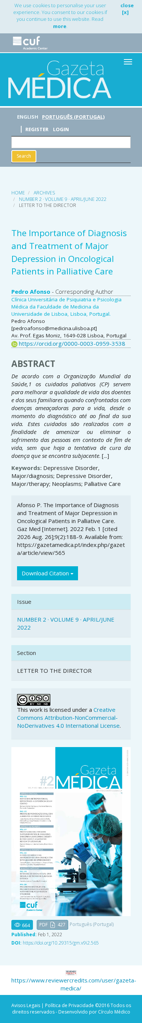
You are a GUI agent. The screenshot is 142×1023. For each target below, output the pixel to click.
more (59, 26)
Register (36, 129)
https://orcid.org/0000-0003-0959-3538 (72, 343)
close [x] (127, 9)
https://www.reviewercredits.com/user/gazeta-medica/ (73, 984)
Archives (44, 193)
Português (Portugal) (73, 116)
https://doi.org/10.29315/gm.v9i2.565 (61, 943)
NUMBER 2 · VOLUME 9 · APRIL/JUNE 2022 (62, 199)
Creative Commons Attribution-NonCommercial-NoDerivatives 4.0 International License (68, 717)
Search (24, 156)
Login (61, 129)
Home (18, 193)
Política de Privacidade (69, 1005)
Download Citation (46, 573)
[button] (52, 925)
